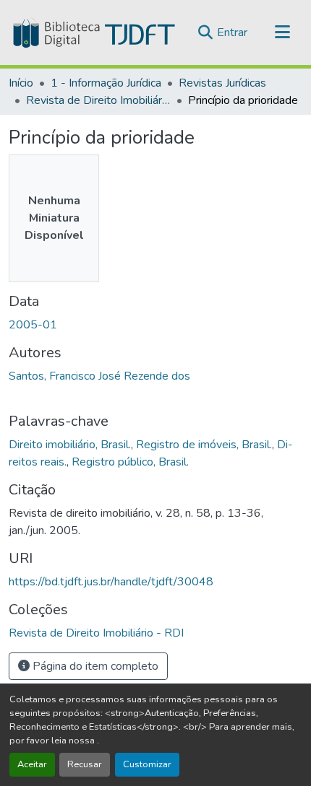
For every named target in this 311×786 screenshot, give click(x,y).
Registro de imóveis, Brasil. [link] (204, 445)
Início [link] (21, 83)
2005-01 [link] (33, 325)
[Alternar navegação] (282, 32)
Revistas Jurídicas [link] (222, 83)
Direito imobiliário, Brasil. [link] (70, 445)
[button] (92, 32)
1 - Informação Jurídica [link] (106, 83)
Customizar (147, 764)
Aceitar (32, 764)
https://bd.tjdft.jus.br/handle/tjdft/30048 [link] (111, 582)
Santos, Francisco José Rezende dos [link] (99, 376)
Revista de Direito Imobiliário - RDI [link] (98, 100)
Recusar (84, 764)
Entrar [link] (232, 32)
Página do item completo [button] (94, 666)
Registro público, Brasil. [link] (130, 462)
